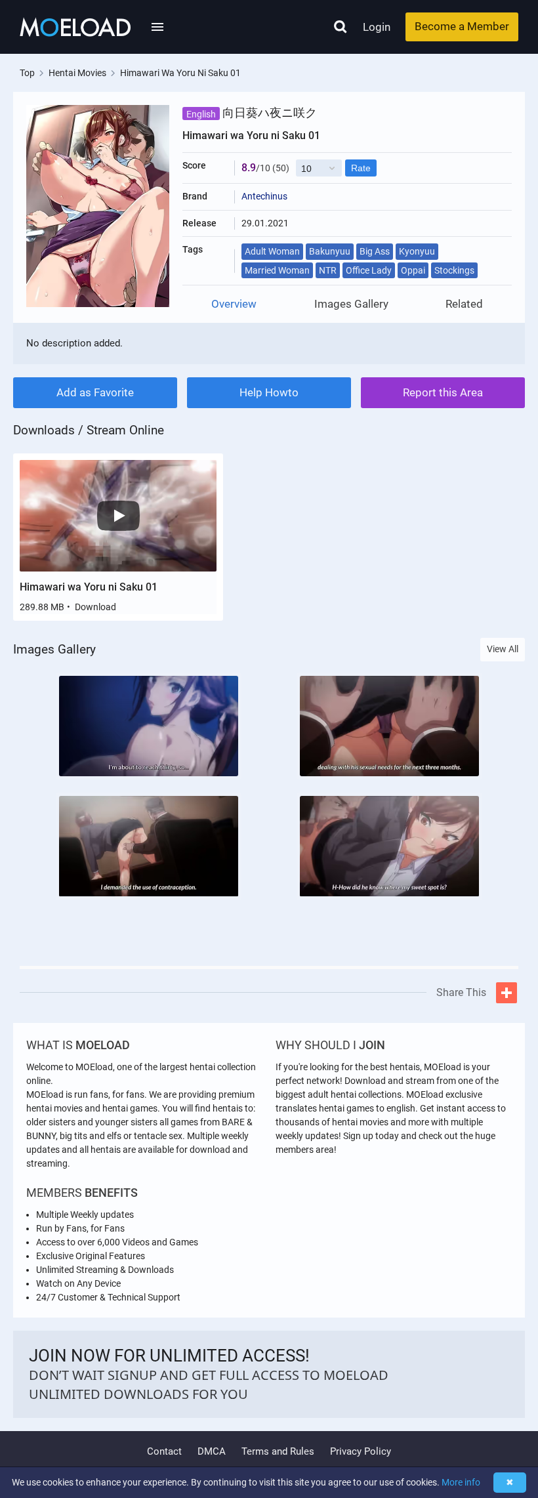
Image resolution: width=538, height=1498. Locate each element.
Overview (234, 304)
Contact (164, 1451)
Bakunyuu (329, 251)
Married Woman (277, 270)
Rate (361, 168)
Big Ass (375, 251)
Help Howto (269, 392)
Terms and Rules (277, 1451)
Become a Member (462, 26)
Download (95, 607)
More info (461, 1482)
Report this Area (443, 392)
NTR (328, 270)
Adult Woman (272, 251)
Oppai (413, 270)
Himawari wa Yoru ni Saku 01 (88, 587)
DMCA (211, 1451)
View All (502, 649)
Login (376, 26)
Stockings (454, 270)
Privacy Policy (360, 1451)
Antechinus (264, 196)
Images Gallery (351, 304)
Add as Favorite (95, 392)
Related (464, 304)
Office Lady (369, 270)
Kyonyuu (417, 251)
